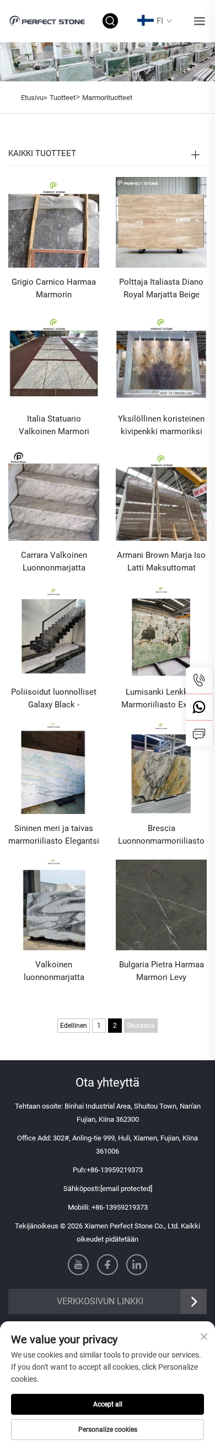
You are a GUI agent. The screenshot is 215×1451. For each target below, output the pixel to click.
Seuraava (141, 1025)
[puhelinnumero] (199, 680)
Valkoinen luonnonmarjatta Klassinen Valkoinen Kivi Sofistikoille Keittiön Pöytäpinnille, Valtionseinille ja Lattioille (54, 972)
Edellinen (73, 1025)
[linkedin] (136, 1264)
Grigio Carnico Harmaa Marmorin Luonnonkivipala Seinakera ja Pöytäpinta (53, 289)
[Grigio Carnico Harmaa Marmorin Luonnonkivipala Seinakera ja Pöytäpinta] (53, 222)
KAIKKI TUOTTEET (42, 153)
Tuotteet (63, 97)
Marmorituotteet (107, 97)
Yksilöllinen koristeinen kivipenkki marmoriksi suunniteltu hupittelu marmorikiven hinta (161, 426)
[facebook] (107, 1264)
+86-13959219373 (115, 1170)
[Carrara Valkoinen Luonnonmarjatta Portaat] (53, 495)
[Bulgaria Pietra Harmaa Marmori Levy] (161, 904)
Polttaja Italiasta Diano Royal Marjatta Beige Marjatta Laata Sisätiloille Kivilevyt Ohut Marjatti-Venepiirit (161, 289)
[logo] (48, 20)
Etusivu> (34, 97)
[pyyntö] (199, 733)
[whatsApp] (199, 707)
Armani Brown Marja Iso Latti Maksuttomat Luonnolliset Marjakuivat (161, 562)
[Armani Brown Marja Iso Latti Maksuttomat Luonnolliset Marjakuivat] (161, 495)
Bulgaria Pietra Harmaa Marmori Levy (161, 971)
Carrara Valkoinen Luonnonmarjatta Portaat (54, 562)
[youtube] (78, 1264)
